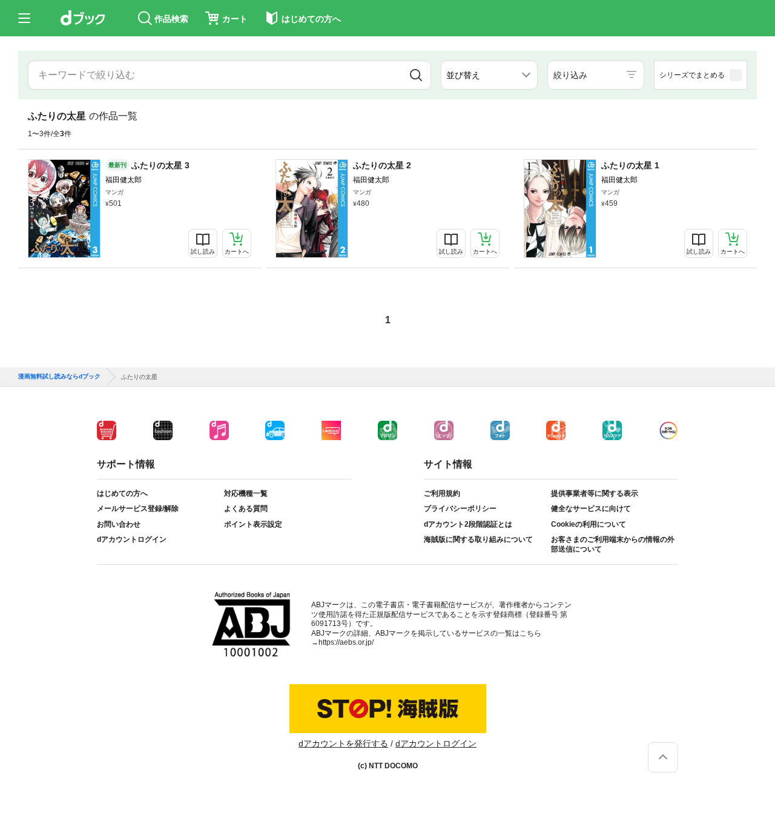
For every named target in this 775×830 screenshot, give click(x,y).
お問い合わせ (118, 524)
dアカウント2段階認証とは (468, 524)
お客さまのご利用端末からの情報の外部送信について (612, 544)
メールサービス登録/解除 (138, 508)
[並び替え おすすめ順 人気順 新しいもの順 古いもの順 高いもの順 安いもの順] (489, 75)
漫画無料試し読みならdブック (59, 377)
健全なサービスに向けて (591, 508)
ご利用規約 (442, 493)
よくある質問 (246, 508)
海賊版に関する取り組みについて (478, 539)
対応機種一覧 (246, 493)
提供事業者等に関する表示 (594, 493)
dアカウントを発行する (343, 743)
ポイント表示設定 (253, 524)
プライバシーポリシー (460, 508)
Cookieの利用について (588, 524)
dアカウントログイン (132, 539)
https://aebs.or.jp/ (346, 642)
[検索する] (416, 75)
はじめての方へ (122, 493)
